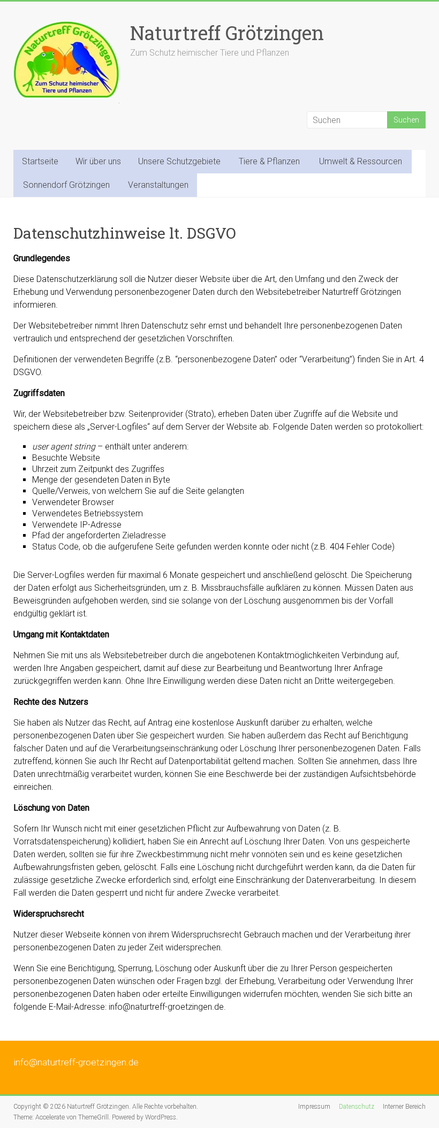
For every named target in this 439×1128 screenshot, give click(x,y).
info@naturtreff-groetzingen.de (76, 1062)
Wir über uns (98, 161)
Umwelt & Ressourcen (360, 161)
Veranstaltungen (158, 185)
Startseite (40, 161)
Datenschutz (356, 1106)
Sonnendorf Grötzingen (66, 185)
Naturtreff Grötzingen (227, 32)
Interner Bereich (404, 1106)
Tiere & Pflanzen (269, 161)
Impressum (314, 1106)
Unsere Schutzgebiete (179, 161)
